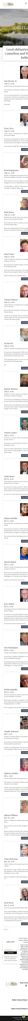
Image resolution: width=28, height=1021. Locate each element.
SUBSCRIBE (10, 952)
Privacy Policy (18, 1019)
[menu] (26, 3)
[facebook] (26, 986)
